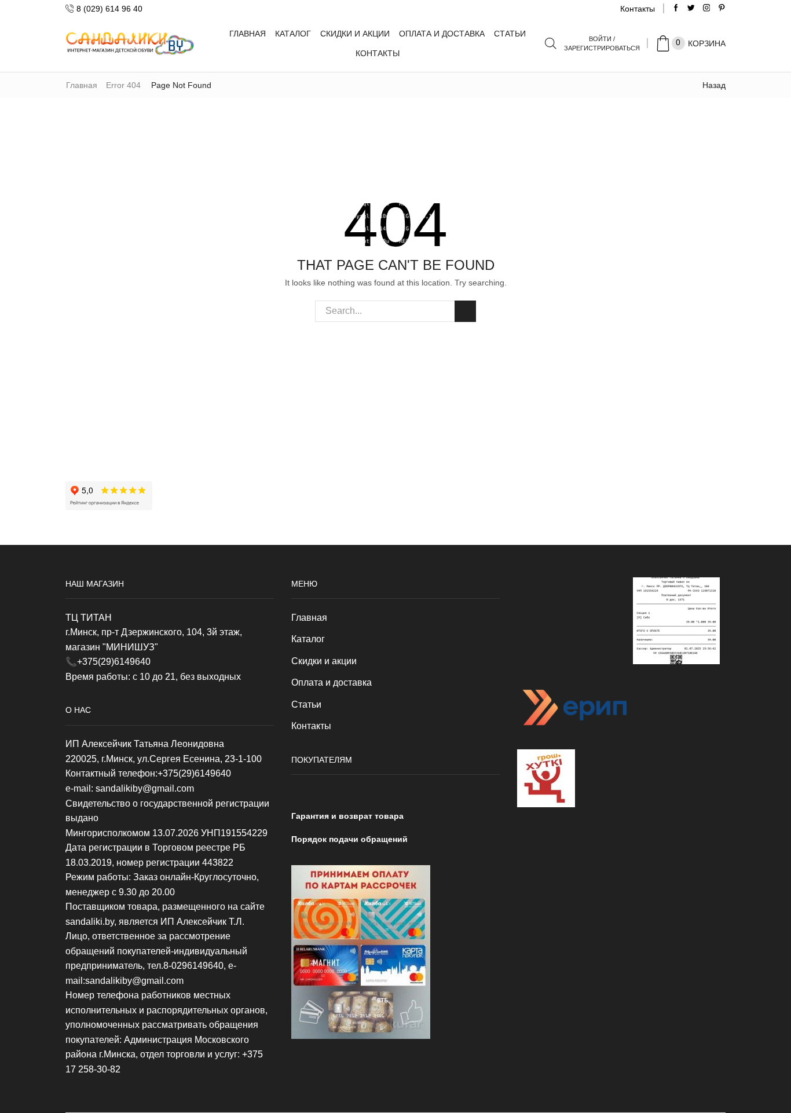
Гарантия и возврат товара (347, 816)
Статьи (510, 33)
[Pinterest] (722, 8)
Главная (247, 33)
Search (465, 311)
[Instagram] (707, 8)
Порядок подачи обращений (349, 839)
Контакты (637, 8)
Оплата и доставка (442, 33)
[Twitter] (691, 8)
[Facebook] (676, 8)
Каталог (293, 33)
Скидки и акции (355, 33)
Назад (714, 85)
